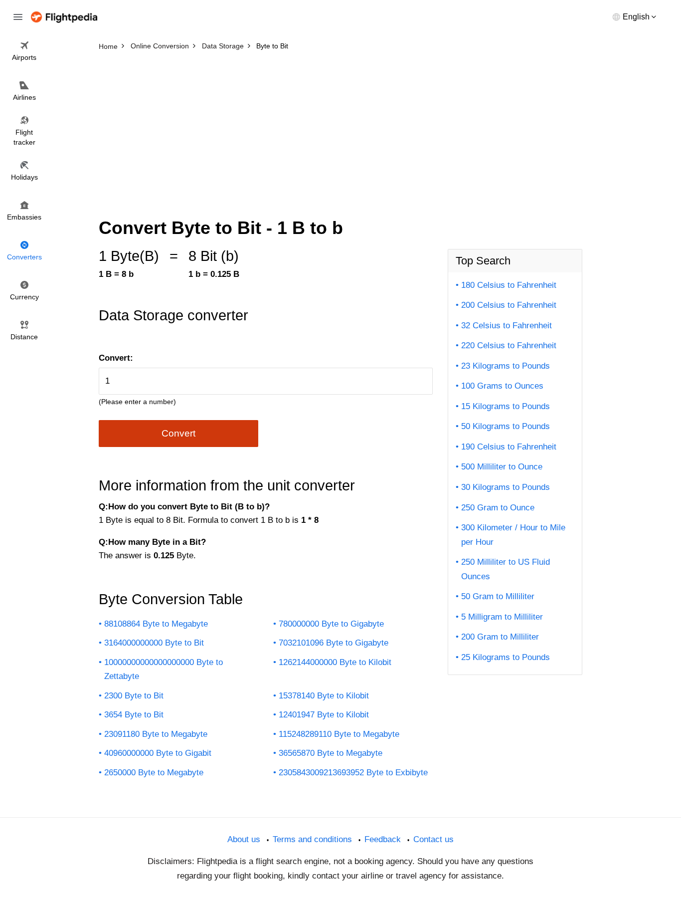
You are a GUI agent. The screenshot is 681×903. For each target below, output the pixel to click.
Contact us (433, 839)
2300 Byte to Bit (134, 695)
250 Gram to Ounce (497, 507)
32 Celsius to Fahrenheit (506, 325)
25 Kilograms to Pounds (505, 657)
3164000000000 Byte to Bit (154, 643)
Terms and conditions (312, 839)
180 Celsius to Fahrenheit (508, 285)
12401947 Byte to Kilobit (324, 714)
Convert (178, 433)
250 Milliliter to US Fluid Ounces (505, 569)
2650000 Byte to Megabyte (153, 772)
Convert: (116, 358)
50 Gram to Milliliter (497, 596)
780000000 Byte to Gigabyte (331, 624)
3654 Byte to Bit (134, 714)
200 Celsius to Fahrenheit (508, 305)
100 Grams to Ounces (502, 386)
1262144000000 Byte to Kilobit (335, 662)
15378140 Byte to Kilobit (324, 695)
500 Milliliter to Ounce (501, 466)
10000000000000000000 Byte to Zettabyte (163, 669)
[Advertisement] (340, 130)
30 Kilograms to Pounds (505, 487)
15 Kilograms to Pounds (505, 406)
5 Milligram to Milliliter (502, 617)
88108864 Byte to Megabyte (156, 624)
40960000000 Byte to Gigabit (157, 753)
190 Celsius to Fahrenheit (508, 447)
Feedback (382, 839)
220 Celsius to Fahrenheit (508, 345)
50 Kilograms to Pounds (505, 426)
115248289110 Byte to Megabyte (339, 734)
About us (243, 839)
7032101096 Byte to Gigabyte (333, 643)
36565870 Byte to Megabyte (330, 753)
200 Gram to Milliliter (500, 637)
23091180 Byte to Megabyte (155, 734)
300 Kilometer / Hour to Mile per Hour (513, 535)
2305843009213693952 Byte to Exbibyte (353, 772)
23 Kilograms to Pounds (505, 366)
